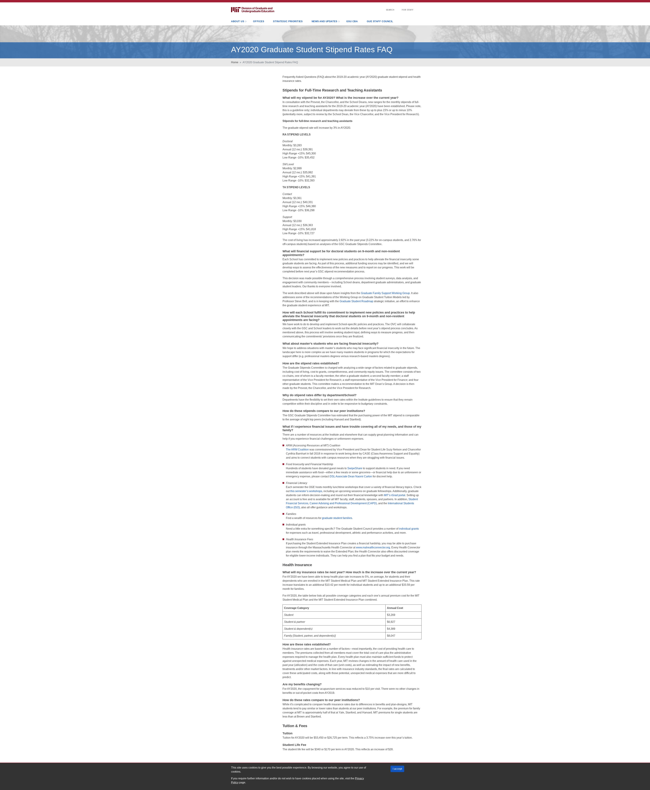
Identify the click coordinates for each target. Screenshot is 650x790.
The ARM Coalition (297, 449)
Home (234, 62)
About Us (237, 21)
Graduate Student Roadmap (356, 301)
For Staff (408, 10)
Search (390, 10)
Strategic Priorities (287, 21)
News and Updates (324, 21)
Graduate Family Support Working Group (385, 293)
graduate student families (337, 518)
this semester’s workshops (306, 491)
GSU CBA (352, 21)
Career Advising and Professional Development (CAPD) (343, 503)
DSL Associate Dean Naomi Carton (351, 476)
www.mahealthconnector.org (373, 547)
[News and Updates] (339, 21)
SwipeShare (354, 468)
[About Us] (246, 21)
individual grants (409, 528)
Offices (258, 21)
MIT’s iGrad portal (394, 495)
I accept (397, 768)
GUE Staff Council (380, 21)
